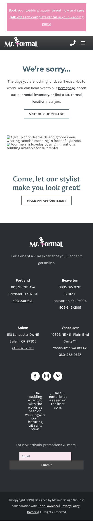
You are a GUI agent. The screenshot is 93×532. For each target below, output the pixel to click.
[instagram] (46, 376)
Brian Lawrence (47, 506)
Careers (32, 512)
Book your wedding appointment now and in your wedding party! (46, 17)
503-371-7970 (23, 348)
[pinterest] (57, 376)
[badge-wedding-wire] (35, 393)
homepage (66, 88)
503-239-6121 (22, 300)
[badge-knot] (58, 393)
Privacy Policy (70, 506)
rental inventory (36, 95)
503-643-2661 (70, 307)
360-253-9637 (70, 354)
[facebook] (35, 376)
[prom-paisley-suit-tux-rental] (46, 238)
